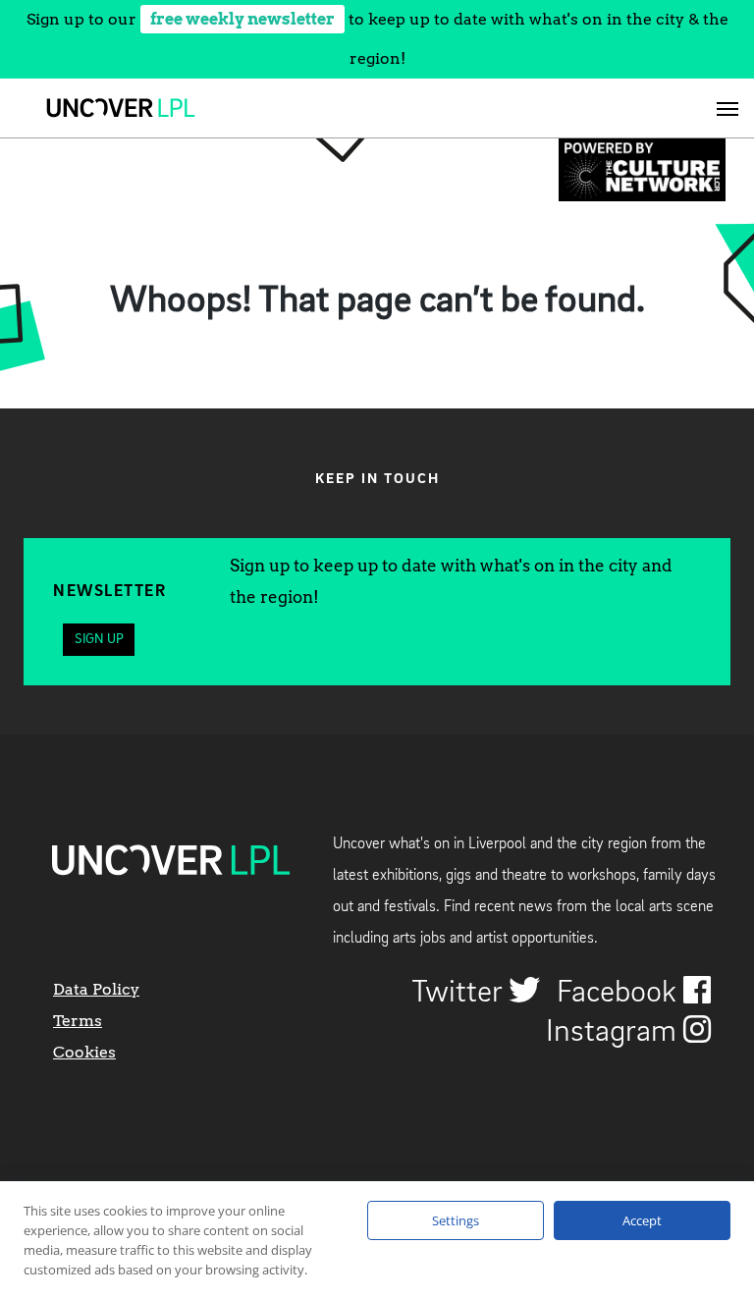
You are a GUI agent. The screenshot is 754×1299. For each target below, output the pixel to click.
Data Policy (96, 989)
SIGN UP (99, 639)
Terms (77, 1020)
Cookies (84, 1052)
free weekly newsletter (242, 19)
